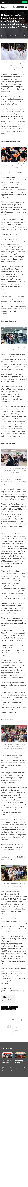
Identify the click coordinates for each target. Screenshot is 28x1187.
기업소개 (3, 2)
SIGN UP (24, 2)
